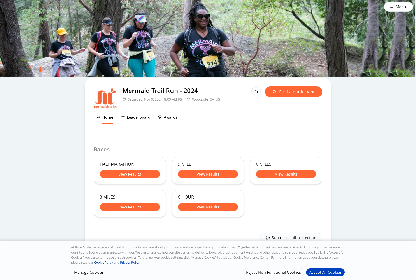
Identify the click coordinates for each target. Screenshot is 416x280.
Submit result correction (294, 237)
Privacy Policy (130, 262)
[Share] (256, 91)
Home (107, 117)
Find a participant (297, 92)
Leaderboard (138, 117)
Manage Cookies (89, 272)
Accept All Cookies (325, 272)
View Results (129, 174)
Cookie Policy (103, 262)
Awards (170, 117)
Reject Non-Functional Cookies (273, 272)
